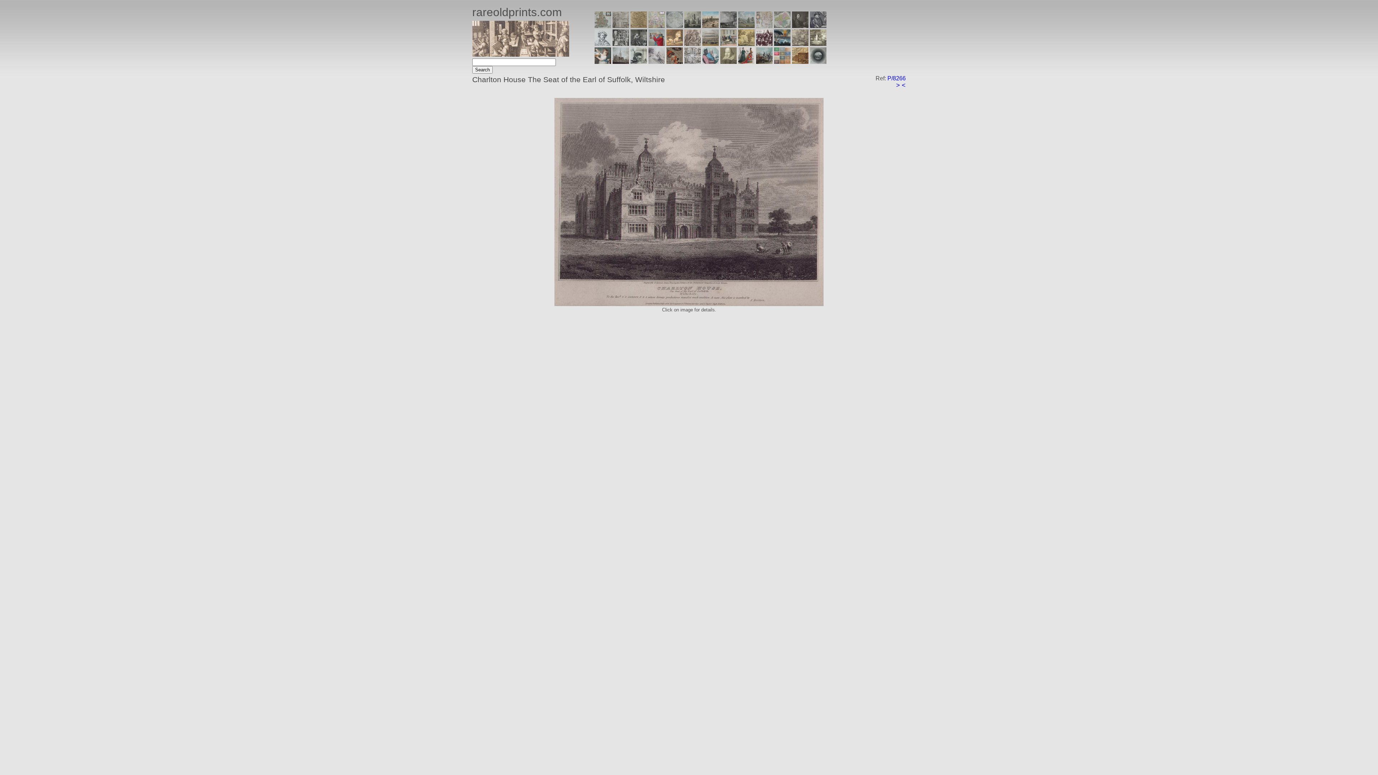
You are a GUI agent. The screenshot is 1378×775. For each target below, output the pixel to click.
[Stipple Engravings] (603, 62)
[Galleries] (782, 44)
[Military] (764, 62)
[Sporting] (710, 44)
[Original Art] (746, 44)
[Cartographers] (818, 26)
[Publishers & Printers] (621, 44)
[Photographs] (764, 44)
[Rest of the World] (674, 26)
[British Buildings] (692, 26)
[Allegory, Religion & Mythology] (692, 62)
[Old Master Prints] (800, 44)
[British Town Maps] (656, 26)
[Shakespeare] (728, 62)
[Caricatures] (656, 44)
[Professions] (710, 62)
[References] (800, 62)
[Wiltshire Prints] (746, 26)
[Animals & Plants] (674, 44)
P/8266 (896, 78)
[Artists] (800, 26)
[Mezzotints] (818, 44)
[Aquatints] (621, 62)
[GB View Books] (782, 62)
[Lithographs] (639, 62)
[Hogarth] (639, 44)
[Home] (520, 55)
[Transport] (728, 44)
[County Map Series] (639, 26)
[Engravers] (603, 44)
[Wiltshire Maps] (764, 26)
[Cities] (710, 26)
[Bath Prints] (728, 26)
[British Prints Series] (621, 26)
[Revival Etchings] (656, 62)
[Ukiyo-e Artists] (674, 62)
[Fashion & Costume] (746, 62)
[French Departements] (782, 26)
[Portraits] (692, 44)
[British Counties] (603, 26)
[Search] (818, 62)
